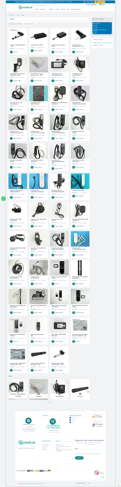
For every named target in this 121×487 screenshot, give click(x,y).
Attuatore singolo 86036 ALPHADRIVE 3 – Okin (57, 364)
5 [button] (51, 402)
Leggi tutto (57, 283)
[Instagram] (88, 2)
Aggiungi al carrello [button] (38, 50)
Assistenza (44, 449)
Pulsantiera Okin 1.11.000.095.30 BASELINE (58, 132)
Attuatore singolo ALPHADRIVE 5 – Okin (78, 45)
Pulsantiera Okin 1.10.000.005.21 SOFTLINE (78, 248)
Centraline (95, 27)
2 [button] (47, 402)
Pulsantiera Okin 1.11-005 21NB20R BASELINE (16, 191)
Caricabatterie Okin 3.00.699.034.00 (77, 74)
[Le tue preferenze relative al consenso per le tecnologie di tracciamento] (118, 484)
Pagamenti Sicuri (60, 444)
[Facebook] (84, 2)
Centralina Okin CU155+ (37, 45)
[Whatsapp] (91, 2)
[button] (9, 391)
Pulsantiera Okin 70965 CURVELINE (37, 161)
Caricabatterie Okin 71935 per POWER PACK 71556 (17, 74)
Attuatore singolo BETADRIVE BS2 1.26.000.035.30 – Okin (80, 335)
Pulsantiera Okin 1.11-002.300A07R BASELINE (57, 191)
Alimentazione (96, 23)
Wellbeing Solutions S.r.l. (31, 483)
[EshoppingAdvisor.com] (97, 418)
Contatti (44, 448)
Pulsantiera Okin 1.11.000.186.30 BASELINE (16, 132)
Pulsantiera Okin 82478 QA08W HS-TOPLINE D (57, 248)
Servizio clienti (45, 444)
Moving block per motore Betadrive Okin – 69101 (37, 74)
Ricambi (95, 32)
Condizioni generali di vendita (63, 446)
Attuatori (95, 25)
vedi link (97, 453)
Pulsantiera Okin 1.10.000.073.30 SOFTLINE (79, 103)
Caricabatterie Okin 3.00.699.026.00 (36, 103)
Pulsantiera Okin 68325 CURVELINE (78, 161)
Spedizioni (58, 448)
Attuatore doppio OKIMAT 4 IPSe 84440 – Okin (38, 364)
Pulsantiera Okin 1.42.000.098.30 (35, 277)
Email (76, 448)
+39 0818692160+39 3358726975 (53, 427)
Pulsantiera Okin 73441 (78, 190)
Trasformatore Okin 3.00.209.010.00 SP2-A (57, 74)
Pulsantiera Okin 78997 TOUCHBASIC (16, 220)
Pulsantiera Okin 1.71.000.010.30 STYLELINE (37, 132)
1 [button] (46, 402)
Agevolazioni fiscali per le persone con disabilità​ (64, 450)
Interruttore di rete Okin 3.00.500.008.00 (16, 277)
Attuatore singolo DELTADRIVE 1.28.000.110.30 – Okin (18, 364)
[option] (17, 390)
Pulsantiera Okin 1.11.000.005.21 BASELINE (37, 191)
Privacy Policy (45, 446)
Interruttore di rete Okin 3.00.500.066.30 (16, 103)
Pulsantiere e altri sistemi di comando (99, 30)
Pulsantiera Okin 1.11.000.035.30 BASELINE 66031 (58, 161)
